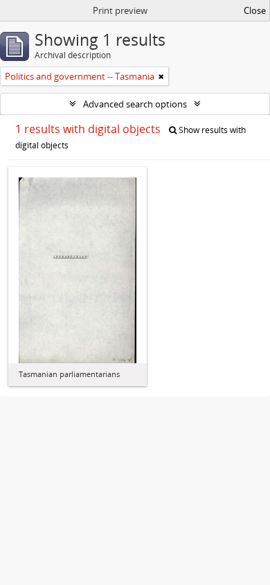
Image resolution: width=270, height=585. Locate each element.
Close (255, 10)
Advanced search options (135, 104)
